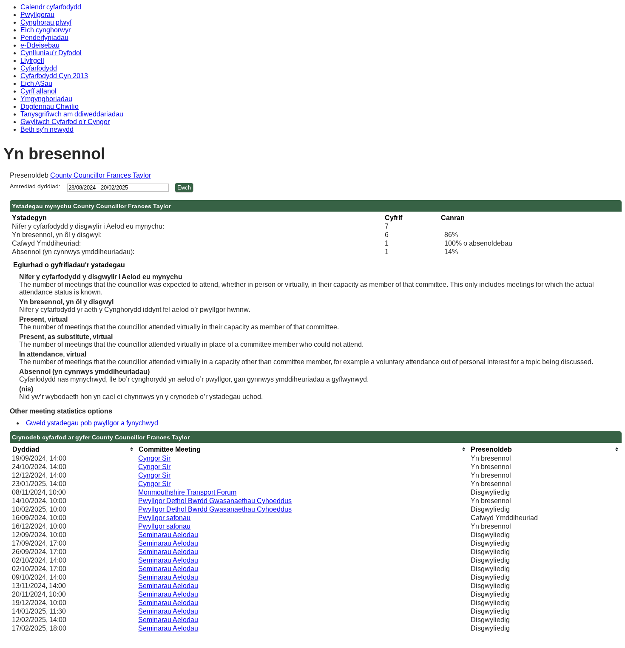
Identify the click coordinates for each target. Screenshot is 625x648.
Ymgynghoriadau (46, 98)
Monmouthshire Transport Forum (187, 492)
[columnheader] (73, 449)
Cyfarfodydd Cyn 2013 (54, 75)
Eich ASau (36, 83)
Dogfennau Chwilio (49, 106)
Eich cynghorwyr (45, 30)
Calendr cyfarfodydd (50, 7)
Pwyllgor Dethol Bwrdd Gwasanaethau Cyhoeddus (215, 500)
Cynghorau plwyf (45, 22)
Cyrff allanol (38, 91)
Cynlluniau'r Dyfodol (51, 53)
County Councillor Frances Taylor (100, 175)
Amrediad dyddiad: (35, 186)
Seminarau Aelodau (168, 534)
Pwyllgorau (37, 14)
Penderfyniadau (44, 37)
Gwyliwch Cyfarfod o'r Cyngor (65, 121)
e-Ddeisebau (40, 45)
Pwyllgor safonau (164, 517)
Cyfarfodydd (38, 68)
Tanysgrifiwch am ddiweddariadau (71, 114)
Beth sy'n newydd (47, 129)
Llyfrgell (32, 60)
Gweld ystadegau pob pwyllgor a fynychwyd (92, 423)
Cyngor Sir (154, 458)
